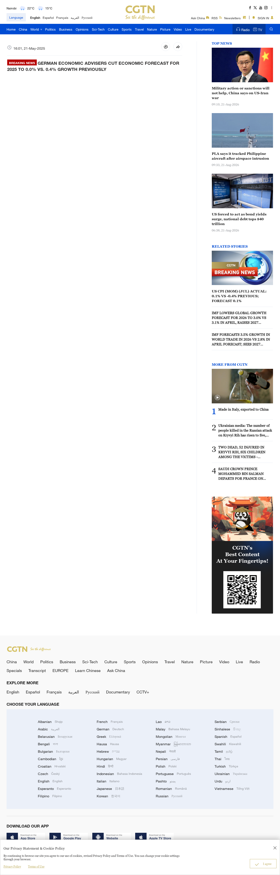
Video (178, 29)
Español (48, 17)
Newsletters (232, 18)
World (35, 29)
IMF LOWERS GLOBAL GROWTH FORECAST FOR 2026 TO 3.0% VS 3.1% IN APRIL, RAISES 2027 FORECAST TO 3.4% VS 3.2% (239, 318)
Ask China (198, 18)
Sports (127, 29)
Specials (14, 670)
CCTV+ (142, 692)
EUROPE (60, 670)
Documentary (204, 29)
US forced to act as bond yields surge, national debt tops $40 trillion (239, 219)
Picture (165, 29)
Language (16, 17)
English (35, 17)
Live (188, 29)
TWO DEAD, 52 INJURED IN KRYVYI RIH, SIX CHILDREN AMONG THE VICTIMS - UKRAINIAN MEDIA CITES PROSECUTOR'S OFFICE (241, 452)
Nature (152, 29)
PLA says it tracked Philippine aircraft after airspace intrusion (240, 156)
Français (62, 17)
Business (65, 29)
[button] (217, 398)
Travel (139, 29)
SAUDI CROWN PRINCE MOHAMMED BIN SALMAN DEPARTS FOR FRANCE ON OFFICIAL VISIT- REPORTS (241, 474)
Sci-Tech (98, 29)
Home (11, 29)
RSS (215, 18)
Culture (113, 29)
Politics (50, 29)
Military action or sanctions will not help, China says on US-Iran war (241, 93)
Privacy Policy (12, 866)
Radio (245, 30)
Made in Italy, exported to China (243, 409)
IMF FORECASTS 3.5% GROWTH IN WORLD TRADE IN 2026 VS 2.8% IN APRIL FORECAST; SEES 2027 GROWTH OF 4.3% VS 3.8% (241, 339)
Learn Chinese (88, 670)
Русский (87, 17)
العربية (75, 17)
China (23, 29)
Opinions (82, 29)
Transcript (37, 670)
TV (260, 30)
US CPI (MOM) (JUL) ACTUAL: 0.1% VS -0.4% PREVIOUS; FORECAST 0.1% (239, 296)
